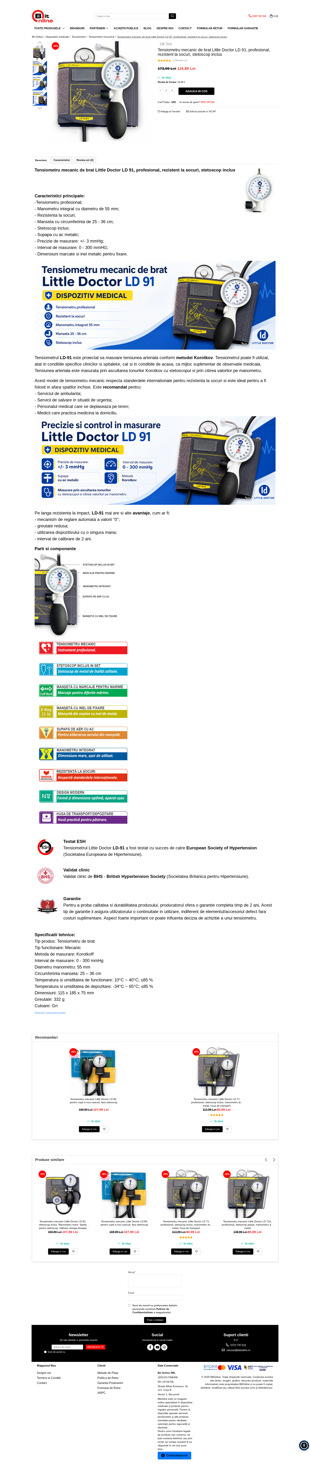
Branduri (77, 28)
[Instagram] (164, 1347)
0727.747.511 (238, 1345)
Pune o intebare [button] (155, 1320)
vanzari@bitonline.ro (238, 1350)
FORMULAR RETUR (209, 28)
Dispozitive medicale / (58, 36)
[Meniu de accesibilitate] (304, 1445)
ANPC (101, 1392)
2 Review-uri (180, 60)
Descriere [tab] (41, 160)
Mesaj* (131, 1272)
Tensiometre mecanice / (102, 36)
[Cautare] (172, 16)
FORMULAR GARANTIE (243, 28)
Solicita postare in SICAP (202, 111)
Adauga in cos (196, 91)
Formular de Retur (109, 1387)
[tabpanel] (100, 91)
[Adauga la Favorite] (104, 1129)
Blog (147, 28)
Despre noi (165, 28)
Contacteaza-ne (177, 1455)
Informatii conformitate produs (50, 1013)
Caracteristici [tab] (62, 160)
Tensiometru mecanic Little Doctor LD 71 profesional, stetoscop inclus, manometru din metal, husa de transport (216, 1102)
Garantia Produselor (110, 1382)
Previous (39, 43)
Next (39, 107)
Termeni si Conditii (49, 1377)
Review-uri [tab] (85, 160)
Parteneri (98, 28)
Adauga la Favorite (170, 111)
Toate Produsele (47, 28)
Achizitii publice (126, 28)
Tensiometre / (80, 36)
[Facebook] (150, 1347)
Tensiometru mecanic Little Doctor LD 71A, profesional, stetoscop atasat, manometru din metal (247, 1224)
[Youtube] (157, 1347)
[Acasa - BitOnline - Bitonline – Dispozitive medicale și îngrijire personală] (50, 16)
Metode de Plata (107, 1372)
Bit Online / (38, 36)
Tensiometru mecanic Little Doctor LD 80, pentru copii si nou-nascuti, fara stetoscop (93, 1101)
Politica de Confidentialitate (80, 1352)
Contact (185, 28)
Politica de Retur (108, 1377)
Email (131, 1293)
